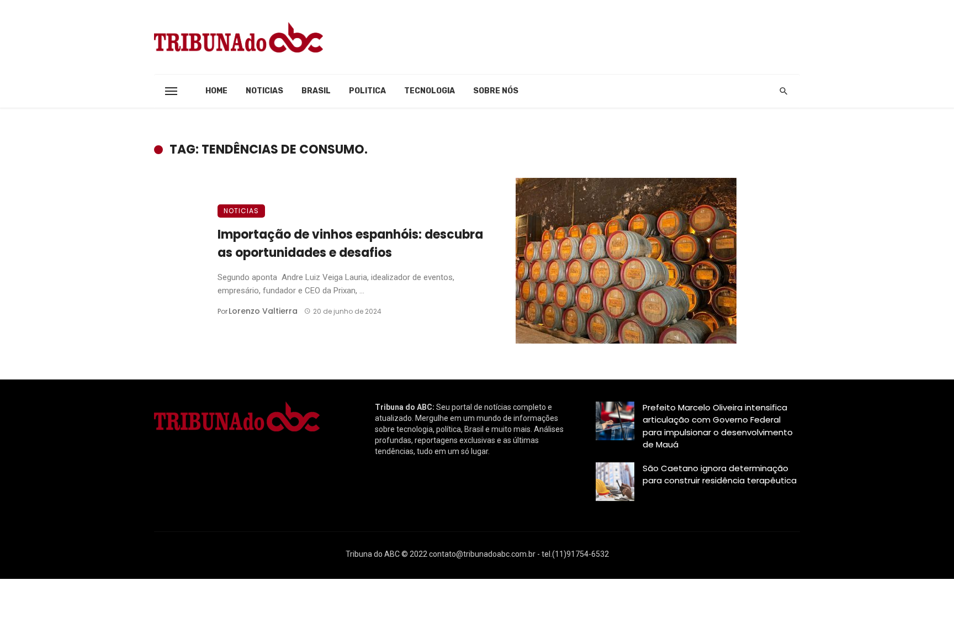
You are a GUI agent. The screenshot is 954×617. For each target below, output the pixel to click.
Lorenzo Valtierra (263, 311)
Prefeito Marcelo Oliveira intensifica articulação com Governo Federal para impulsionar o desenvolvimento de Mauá (718, 426)
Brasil (316, 91)
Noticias (264, 91)
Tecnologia (429, 91)
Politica (367, 91)
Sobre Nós (495, 91)
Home (216, 91)
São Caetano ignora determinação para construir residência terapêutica (720, 474)
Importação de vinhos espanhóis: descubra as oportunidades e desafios (350, 243)
